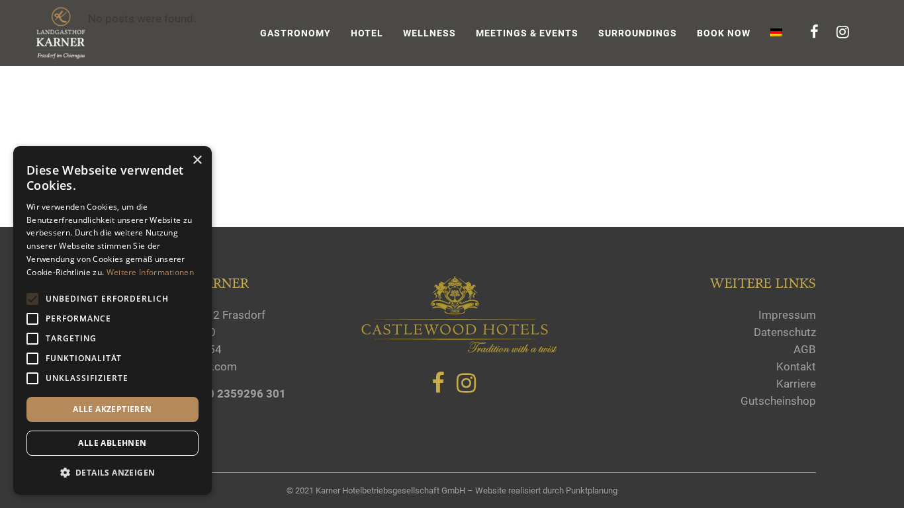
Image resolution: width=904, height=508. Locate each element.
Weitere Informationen (150, 272)
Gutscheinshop (778, 400)
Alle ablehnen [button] (112, 442)
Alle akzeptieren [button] (112, 409)
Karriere (796, 383)
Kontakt (796, 366)
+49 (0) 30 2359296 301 (224, 393)
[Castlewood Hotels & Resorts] (458, 350)
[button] (112, 473)
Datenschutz (785, 332)
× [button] (197, 160)
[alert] (112, 320)
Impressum (787, 314)
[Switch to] (777, 33)
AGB (804, 349)
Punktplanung (591, 490)
